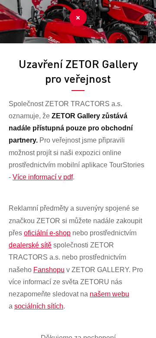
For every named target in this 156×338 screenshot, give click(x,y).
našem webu (109, 294)
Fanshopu (49, 269)
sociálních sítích (38, 306)
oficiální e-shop (47, 233)
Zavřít (78, 17)
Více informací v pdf (43, 177)
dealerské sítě (30, 245)
